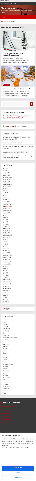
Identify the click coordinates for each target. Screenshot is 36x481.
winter (4, 393)
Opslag (5, 357)
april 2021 (5, 299)
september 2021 (7, 288)
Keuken (5, 351)
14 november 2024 (8, 91)
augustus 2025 (7, 186)
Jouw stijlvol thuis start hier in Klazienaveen (15, 152)
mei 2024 (5, 219)
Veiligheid (5, 384)
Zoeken (31, 104)
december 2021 (7, 282)
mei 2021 (5, 297)
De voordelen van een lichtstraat (12, 143)
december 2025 (7, 177)
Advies (5, 322)
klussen (5, 353)
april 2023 (5, 246)
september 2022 (7, 262)
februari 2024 (6, 226)
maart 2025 (6, 197)
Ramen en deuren (8, 49)
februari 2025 (6, 199)
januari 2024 (6, 228)
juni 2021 (5, 295)
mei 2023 (5, 244)
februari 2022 (6, 277)
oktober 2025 (6, 182)
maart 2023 (6, 248)
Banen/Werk (6, 328)
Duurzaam (5, 340)
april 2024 (5, 222)
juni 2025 (5, 191)
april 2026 (5, 168)
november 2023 (7, 231)
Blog (4, 333)
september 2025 (7, 184)
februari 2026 (6, 173)
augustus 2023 (7, 237)
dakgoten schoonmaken (10, 337)
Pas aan (18, 472)
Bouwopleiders (5, 413)
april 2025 (5, 195)
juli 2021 (5, 293)
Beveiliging (6, 331)
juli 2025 (5, 188)
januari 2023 (6, 253)
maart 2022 (6, 275)
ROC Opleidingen (6, 420)
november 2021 (7, 284)
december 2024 (7, 204)
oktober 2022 (6, 259)
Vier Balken (8, 8)
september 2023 (7, 235)
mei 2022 (5, 270)
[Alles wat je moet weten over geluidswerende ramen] (18, 41)
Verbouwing (6, 386)
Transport (5, 375)
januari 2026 (6, 175)
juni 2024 (5, 217)
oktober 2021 (6, 286)
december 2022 (7, 255)
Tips (4, 84)
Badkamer (5, 326)
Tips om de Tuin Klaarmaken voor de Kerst (18, 89)
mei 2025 (5, 193)
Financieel (6, 344)
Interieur (5, 346)
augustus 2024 (7, 213)
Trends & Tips (7, 377)
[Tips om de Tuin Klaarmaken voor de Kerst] (18, 76)
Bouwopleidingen (6, 416)
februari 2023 (6, 251)
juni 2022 (5, 268)
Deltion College (5, 423)
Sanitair (5, 368)
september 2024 (7, 211)
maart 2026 (6, 171)
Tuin (8, 84)
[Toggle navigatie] (3, 17)
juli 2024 (5, 215)
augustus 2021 (7, 290)
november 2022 (7, 257)
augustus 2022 (7, 264)
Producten (6, 362)
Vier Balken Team (18, 58)
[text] (18, 443)
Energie (5, 342)
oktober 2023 (6, 233)
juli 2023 (5, 239)
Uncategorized (7, 382)
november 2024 (7, 206)
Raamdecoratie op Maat (8, 406)
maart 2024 (6, 224)
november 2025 (7, 179)
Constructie (6, 335)
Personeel (5, 360)
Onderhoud (6, 355)
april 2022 (5, 273)
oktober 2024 (6, 208)
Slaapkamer (6, 371)
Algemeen (5, 324)
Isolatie (5, 348)
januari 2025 (6, 202)
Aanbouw (5, 320)
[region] (18, 457)
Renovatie (5, 366)
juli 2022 (5, 266)
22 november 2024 (8, 58)
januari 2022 (6, 279)
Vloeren (5, 391)
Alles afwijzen (18, 477)
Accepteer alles (18, 467)
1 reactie (26, 91)
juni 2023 (5, 242)
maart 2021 (6, 302)
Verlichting (6, 388)
